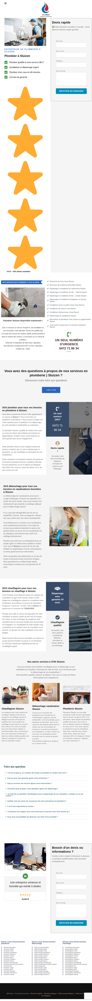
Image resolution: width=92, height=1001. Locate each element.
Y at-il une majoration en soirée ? (20, 806)
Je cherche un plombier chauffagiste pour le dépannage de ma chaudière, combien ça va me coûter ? (44, 795)
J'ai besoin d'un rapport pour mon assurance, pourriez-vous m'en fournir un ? (38, 812)
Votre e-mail (60, 51)
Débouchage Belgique (66, 993)
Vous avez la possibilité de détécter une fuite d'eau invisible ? (32, 817)
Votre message (61, 71)
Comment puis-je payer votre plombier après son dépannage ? (32, 789)
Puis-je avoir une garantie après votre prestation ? (28, 778)
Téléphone (59, 61)
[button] (46, 773)
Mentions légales (37, 993)
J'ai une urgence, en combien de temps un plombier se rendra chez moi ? (37, 773)
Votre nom (59, 41)
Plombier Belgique (50, 993)
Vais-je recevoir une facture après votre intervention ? (29, 783)
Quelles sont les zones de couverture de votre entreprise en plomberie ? (36, 801)
